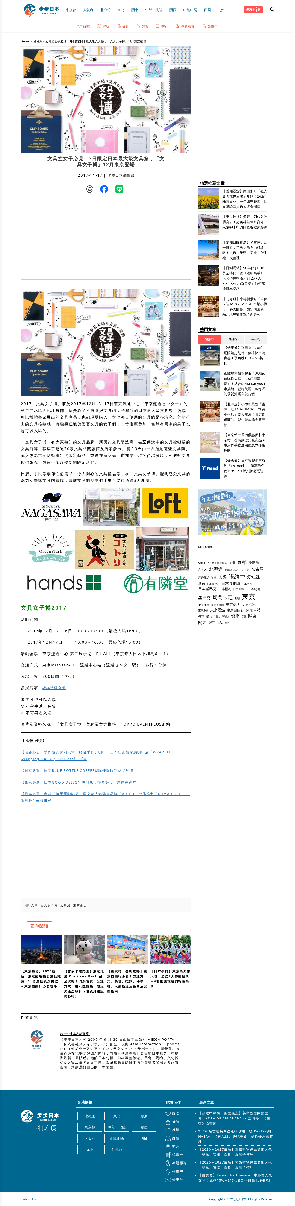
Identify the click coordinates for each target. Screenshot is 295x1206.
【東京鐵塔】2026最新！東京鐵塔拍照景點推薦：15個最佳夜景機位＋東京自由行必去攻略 (41, 978)
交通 (164, 26)
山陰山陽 (190, 9)
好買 (145, 26)
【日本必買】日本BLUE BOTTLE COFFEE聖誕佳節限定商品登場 (77, 770)
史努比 (245, 569)
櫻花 (201, 616)
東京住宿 (203, 605)
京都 (242, 562)
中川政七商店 (219, 563)
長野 (243, 616)
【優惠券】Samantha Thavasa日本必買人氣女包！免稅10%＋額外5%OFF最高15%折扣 (235, 1178)
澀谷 (209, 616)
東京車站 (253, 609)
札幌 (237, 598)
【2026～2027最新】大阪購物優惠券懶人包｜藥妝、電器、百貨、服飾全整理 (235, 1165)
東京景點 (217, 609)
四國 (207, 9)
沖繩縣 (117, 1149)
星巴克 (204, 597)
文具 (34, 905)
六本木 (202, 569)
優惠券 (250, 9)
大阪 (222, 577)
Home (26, 41)
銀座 (235, 616)
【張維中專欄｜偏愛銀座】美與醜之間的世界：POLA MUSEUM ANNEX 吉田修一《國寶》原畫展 (234, 1118)
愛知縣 (253, 577)
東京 (248, 596)
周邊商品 (203, 577)
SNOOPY (204, 563)
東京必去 (80, 905)
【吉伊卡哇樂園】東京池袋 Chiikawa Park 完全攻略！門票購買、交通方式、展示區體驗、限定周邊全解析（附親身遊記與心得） (84, 983)
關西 (172, 9)
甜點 (217, 616)
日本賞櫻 (254, 589)
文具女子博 (49, 905)
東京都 (71, 9)
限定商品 (215, 622)
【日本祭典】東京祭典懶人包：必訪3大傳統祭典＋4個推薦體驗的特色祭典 (170, 978)
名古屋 (257, 569)
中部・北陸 (153, 9)
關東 (134, 9)
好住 (125, 26)
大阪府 (88, 9)
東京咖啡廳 (217, 605)
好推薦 (37, 41)
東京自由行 (235, 610)
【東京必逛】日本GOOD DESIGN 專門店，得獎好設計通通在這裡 (78, 782)
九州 (221, 9)
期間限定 (222, 597)
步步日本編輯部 (121, 175)
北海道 (105, 9)
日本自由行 (239, 589)
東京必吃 (248, 605)
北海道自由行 (232, 569)
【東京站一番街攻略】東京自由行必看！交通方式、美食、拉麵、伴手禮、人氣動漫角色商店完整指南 (127, 981)
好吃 (86, 26)
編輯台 (177, 1154)
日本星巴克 (207, 588)
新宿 (201, 583)
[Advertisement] (63, 237)
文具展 (65, 905)
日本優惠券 (213, 583)
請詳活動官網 (54, 687)
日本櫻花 (224, 589)
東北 (121, 9)
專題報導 (188, 26)
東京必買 (203, 610)
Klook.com (205, 547)
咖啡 (213, 577)
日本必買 (247, 583)
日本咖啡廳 (230, 583)
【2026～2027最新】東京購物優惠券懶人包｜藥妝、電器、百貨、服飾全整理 (235, 1152)
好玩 (106, 26)
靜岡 (227, 623)
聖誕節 (225, 616)
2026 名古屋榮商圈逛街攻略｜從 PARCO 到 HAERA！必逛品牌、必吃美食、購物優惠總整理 (235, 1136)
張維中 (212, 26)
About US (29, 1199)
